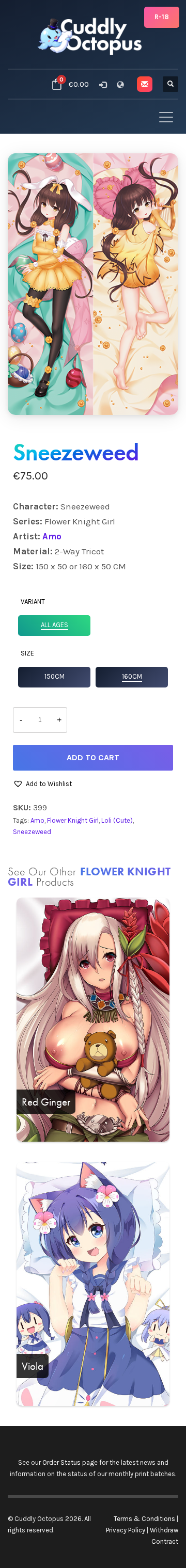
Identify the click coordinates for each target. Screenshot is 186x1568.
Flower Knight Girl (73, 820)
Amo (51, 536)
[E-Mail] (144, 84)
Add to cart (93, 757)
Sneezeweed (32, 832)
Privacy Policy (125, 1530)
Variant (33, 601)
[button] (42, 784)
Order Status (61, 1462)
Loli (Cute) (117, 820)
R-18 (161, 17)
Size (27, 653)
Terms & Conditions (144, 1519)
